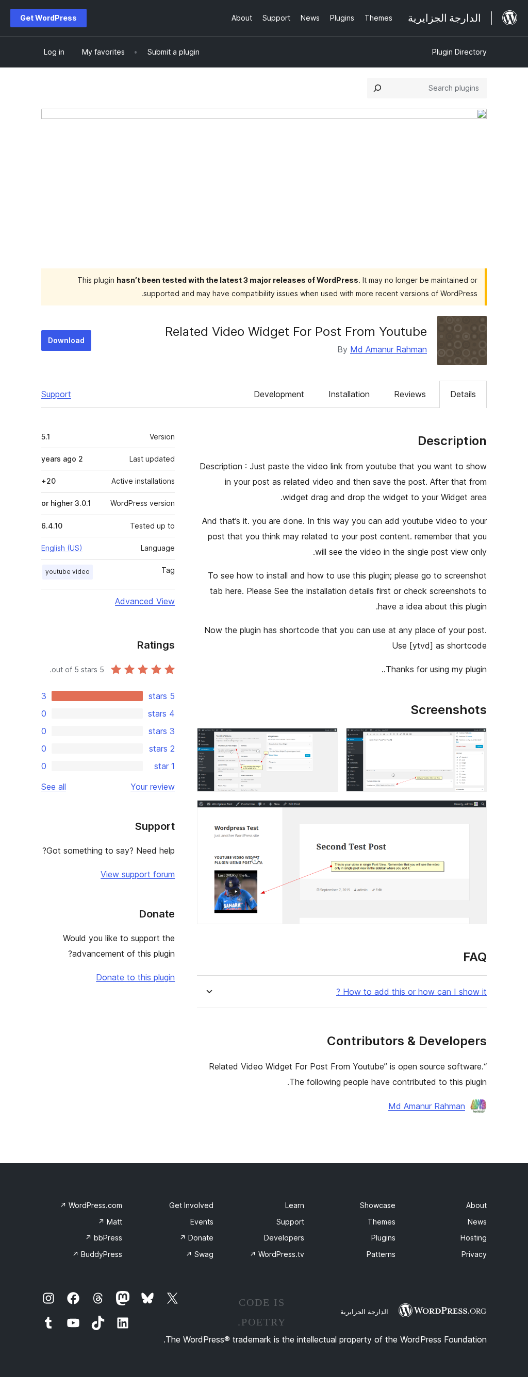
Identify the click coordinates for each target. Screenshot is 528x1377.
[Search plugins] (377, 88)
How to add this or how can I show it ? (411, 992)
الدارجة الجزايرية (364, 1311)
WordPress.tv (277, 1254)
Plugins (383, 1237)
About (476, 1205)
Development (279, 394)
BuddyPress (97, 1254)
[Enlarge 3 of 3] (473, 814)
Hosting (473, 1237)
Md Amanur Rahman (388, 349)
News (477, 1221)
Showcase (377, 1205)
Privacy (474, 1254)
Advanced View (145, 601)
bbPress (103, 1237)
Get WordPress (48, 17)
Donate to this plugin (135, 977)
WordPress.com (91, 1205)
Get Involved (191, 1205)
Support (56, 394)
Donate (196, 1237)
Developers (284, 1237)
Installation (349, 394)
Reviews (410, 394)
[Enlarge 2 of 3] (324, 742)
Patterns (381, 1254)
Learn (294, 1205)
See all (53, 786)
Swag (199, 1254)
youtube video (67, 571)
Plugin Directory (459, 51)
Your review (152, 786)
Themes (381, 1221)
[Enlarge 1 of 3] (473, 742)
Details (463, 394)
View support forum (138, 874)
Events (201, 1221)
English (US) (61, 547)
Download (66, 340)
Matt (110, 1221)
